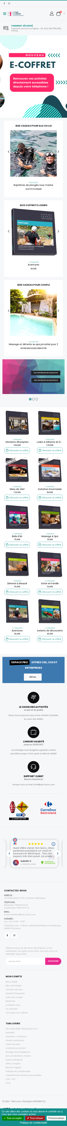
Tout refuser (36, 1118)
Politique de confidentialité (18, 1071)
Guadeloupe (33, 342)
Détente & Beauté (17, 583)
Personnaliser (56, 1118)
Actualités (10, 1032)
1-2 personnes (33, 262)
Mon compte (11, 981)
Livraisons (22, 1036)
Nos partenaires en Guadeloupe (46, 373)
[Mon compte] (51, 13)
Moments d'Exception (17, 442)
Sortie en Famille (50, 583)
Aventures (33, 264)
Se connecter (12, 1008)
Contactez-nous (13, 1005)
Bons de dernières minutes (18, 1055)
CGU (8, 1079)
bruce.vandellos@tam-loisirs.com (19, 914)
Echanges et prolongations (18, 1052)
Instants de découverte (50, 630)
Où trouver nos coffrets (17, 1012)
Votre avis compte (14, 997)
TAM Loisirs (16, 1101)
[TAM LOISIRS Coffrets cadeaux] (16, 13)
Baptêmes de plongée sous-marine (33, 185)
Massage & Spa (49, 536)
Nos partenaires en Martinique (46, 380)
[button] (58, 13)
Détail (32, 677)
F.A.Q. (8, 1083)
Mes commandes (14, 985)
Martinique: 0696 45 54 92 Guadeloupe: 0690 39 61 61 (16, 906)
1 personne (50, 534)
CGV (13, 1079)
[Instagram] (9, 3)
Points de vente (13, 1044)
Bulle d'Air (17, 536)
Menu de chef (17, 489)
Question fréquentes (15, 993)
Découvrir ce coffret (18, 450)
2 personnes (17, 439)
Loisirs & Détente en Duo (50, 442)
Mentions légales (13, 1067)
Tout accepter (14, 1118)
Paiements (10, 1036)
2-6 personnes (50, 581)
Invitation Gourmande (50, 489)
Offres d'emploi (13, 1063)
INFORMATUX (39, 1101)
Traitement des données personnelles (23, 1075)
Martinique (33, 183)
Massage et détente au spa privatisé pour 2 (33, 344)
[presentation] (2, 76)
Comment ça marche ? (16, 1048)
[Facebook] (4, 3)
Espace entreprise (14, 1059)
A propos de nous (14, 989)
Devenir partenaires (15, 1040)
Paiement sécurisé (22, 25)
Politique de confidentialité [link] (33, 1122)
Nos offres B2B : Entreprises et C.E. (22, 1028)
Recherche (10, 1001)
